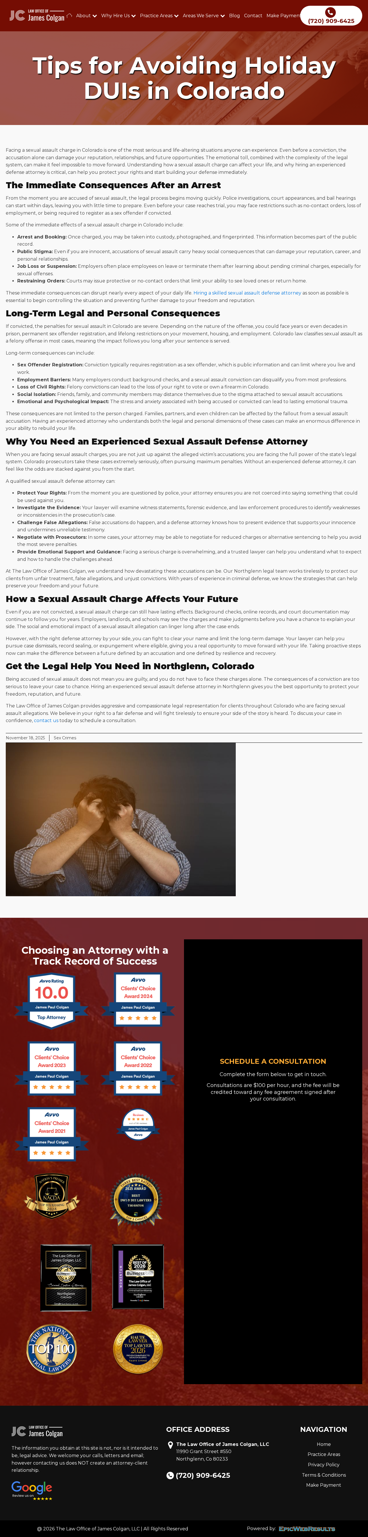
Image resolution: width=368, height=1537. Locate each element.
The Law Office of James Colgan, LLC (222, 1444)
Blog (234, 15)
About (83, 15)
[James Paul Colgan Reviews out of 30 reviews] (138, 1140)
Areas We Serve (201, 15)
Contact (253, 15)
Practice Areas (156, 15)
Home (324, 1444)
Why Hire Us (115, 15)
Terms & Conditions (324, 1475)
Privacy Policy (324, 1464)
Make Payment (284, 15)
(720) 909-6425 (203, 1475)
